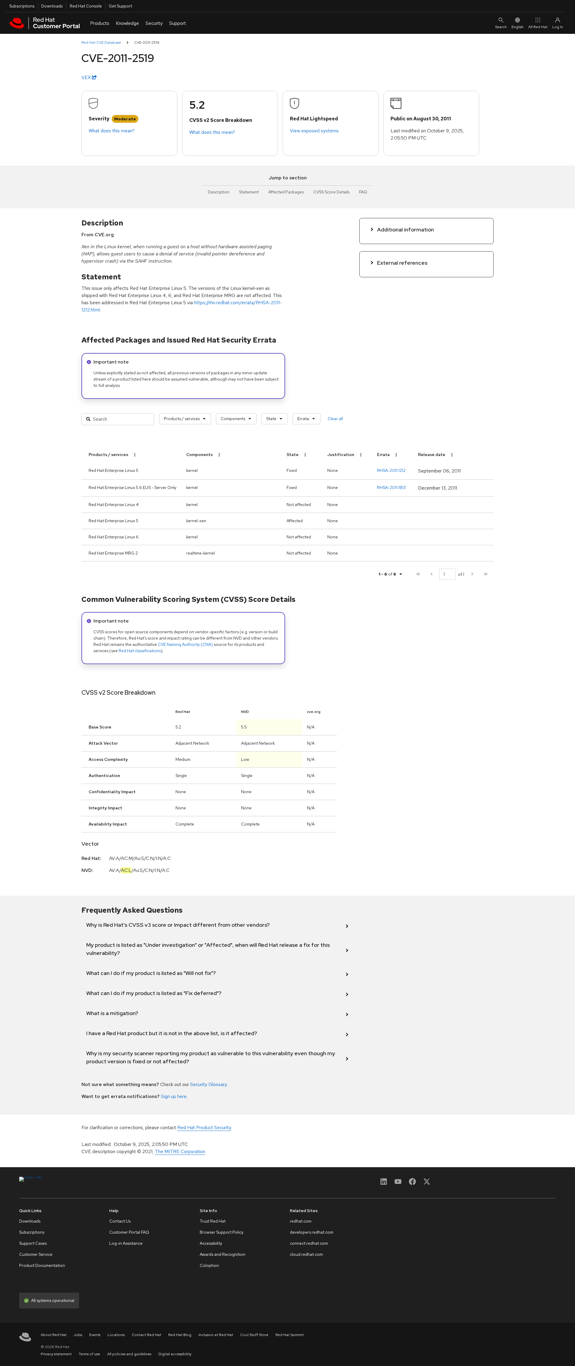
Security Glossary (208, 1084)
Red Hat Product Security (204, 1127)
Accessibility (211, 1243)
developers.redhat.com (311, 1232)
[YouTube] (398, 1183)
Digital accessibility (174, 1354)
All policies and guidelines (129, 1354)
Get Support (120, 6)
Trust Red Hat (213, 1221)
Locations (116, 1334)
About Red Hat (53, 1334)
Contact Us (120, 1221)
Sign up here (174, 1096)
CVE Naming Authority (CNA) (185, 644)
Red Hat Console (86, 6)
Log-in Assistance (126, 1243)
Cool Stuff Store (254, 1334)
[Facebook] (412, 1183)
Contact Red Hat (146, 1334)
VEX (86, 77)
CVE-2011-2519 (146, 42)
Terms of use (89, 1354)
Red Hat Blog (179, 1334)
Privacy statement (56, 1354)
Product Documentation (42, 1265)
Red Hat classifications (140, 650)
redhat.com (300, 1221)
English (517, 27)
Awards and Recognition (222, 1254)
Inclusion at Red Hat (216, 1334)
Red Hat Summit (290, 1334)
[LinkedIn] (383, 1183)
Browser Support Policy (221, 1232)
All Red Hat (537, 27)
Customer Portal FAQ (129, 1232)
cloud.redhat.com (306, 1254)
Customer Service (35, 1254)
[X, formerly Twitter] (426, 1183)
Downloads (52, 6)
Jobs (78, 1334)
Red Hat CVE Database (101, 42)
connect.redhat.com (309, 1243)
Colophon (209, 1265)
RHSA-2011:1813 (391, 487)
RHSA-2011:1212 (391, 470)
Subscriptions (21, 6)
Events (94, 1334)
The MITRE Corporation (180, 1151)
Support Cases (33, 1243)
